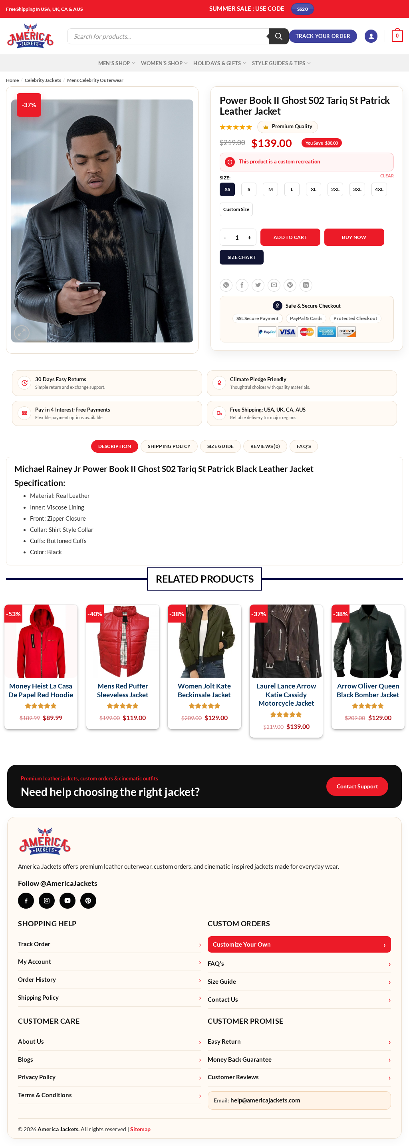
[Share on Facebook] (242, 285)
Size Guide (222, 981)
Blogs (25, 1059)
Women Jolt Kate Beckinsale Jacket (204, 690)
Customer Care (49, 1021)
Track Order (34, 944)
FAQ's (216, 963)
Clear (387, 175)
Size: (225, 177)
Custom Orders (239, 923)
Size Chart (242, 257)
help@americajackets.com (265, 1100)
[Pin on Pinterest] (290, 285)
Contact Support (357, 786)
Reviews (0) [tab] (265, 446)
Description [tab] (114, 446)
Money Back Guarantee (240, 1059)
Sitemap (140, 1129)
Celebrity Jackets (43, 80)
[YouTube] (67, 901)
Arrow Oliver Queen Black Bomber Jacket (368, 690)
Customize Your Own (242, 944)
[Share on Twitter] (258, 285)
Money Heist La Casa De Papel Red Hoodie (40, 690)
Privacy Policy (37, 1077)
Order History (37, 979)
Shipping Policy (38, 997)
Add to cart (290, 237)
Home (12, 80)
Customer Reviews (233, 1077)
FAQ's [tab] (304, 446)
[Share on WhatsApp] (226, 285)
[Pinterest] (88, 901)
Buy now (354, 237)
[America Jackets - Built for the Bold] (30, 36)
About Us (31, 1041)
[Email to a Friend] (274, 285)
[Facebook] (26, 901)
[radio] (227, 189)
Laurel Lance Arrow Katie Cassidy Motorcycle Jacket (286, 694)
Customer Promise (246, 1021)
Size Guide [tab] (220, 446)
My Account (34, 961)
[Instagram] (47, 901)
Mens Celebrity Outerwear (95, 80)
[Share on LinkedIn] (306, 285)
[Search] (279, 36)
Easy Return (224, 1041)
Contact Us (223, 999)
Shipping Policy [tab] (169, 446)
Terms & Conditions (45, 1095)
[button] (371, 36)
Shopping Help (47, 923)
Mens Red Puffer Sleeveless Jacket (123, 690)
